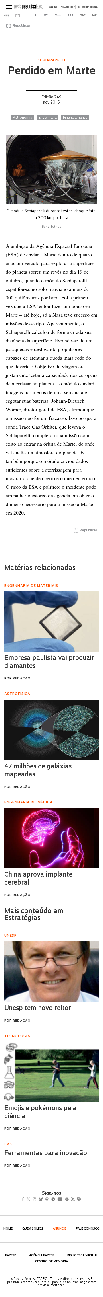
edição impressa (88, 7)
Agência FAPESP (41, 1255)
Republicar (21, 26)
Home (8, 1228)
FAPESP (10, 1255)
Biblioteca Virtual (82, 1255)
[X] (31, 1200)
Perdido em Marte (51, 72)
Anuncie (59, 1228)
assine (53, 7)
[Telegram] (63, 1200)
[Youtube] (72, 1200)
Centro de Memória (51, 1261)
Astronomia (22, 118)
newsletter (67, 7)
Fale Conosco (88, 1228)
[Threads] (55, 1200)
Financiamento (75, 118)
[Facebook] (24, 1200)
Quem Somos (32, 1228)
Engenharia (48, 118)
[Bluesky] (47, 1200)
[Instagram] (38, 1200)
